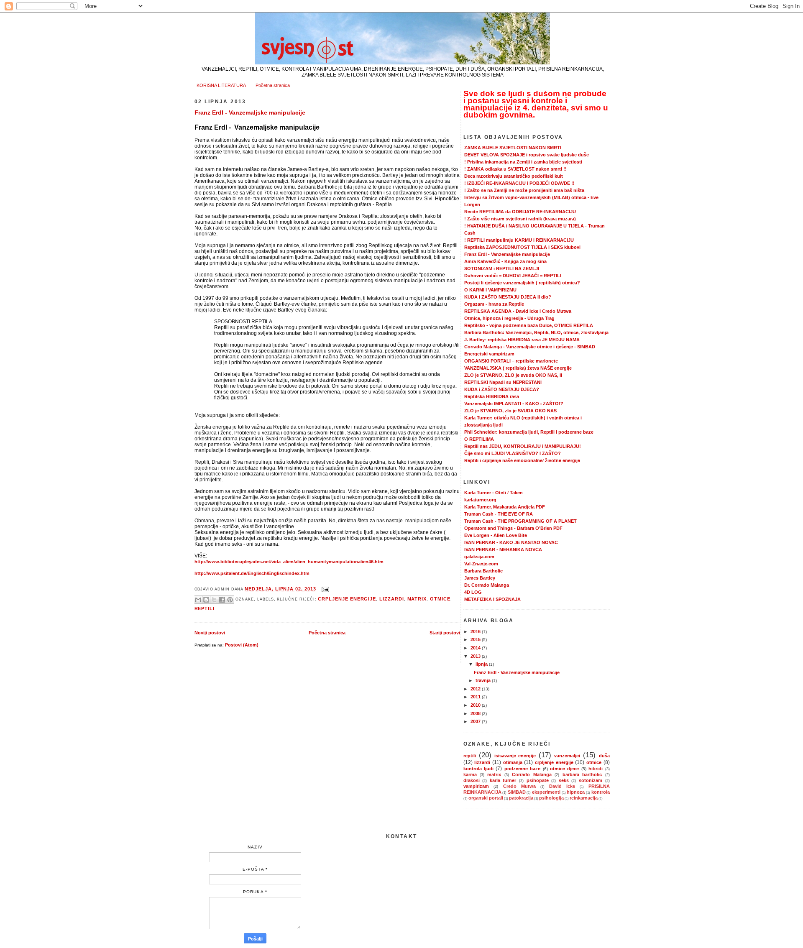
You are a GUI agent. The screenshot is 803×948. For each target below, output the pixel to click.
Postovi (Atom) (241, 644)
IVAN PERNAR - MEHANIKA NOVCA (503, 549)
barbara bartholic (582, 774)
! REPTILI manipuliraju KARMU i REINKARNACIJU (519, 240)
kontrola (600, 792)
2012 (476, 688)
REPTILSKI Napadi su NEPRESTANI (503, 382)
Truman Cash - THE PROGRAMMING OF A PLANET (520, 521)
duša (604, 755)
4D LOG (473, 592)
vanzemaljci (567, 755)
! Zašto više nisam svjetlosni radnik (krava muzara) (520, 218)
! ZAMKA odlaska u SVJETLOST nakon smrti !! (515, 168)
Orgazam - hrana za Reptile (494, 304)
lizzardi (391, 598)
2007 (476, 721)
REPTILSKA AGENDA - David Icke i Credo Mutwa (517, 311)
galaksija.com (479, 556)
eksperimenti (546, 792)
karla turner (503, 780)
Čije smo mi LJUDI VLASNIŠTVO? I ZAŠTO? (512, 453)
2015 (476, 639)
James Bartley (479, 577)
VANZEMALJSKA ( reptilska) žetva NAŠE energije (518, 368)
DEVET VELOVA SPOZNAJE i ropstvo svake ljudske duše (526, 154)
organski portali (485, 797)
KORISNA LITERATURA (221, 85)
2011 (476, 696)
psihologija (551, 797)
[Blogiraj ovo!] (206, 599)
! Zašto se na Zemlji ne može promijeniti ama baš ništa (524, 190)
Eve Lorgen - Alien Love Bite (495, 535)
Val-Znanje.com (481, 563)
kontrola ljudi (478, 768)
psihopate (538, 780)
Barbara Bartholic (483, 570)
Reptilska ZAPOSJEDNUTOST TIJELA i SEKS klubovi (522, 247)
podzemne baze (522, 768)
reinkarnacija (584, 797)
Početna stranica (273, 85)
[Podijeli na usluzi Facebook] (222, 599)
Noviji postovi (209, 632)
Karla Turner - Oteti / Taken (493, 492)
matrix (417, 598)
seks (564, 780)
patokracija (521, 797)
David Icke (562, 786)
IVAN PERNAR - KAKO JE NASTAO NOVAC (511, 542)
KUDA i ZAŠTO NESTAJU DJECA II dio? (507, 296)
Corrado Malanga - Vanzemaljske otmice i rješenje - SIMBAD (529, 346)
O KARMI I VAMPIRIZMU (490, 289)
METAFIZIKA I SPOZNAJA (492, 599)
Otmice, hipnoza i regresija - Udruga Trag (509, 318)
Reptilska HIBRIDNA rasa (491, 396)
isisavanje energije (515, 755)
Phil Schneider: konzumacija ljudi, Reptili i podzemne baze (528, 431)
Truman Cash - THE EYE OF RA (498, 513)
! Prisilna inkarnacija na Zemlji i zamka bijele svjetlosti (523, 161)
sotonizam (590, 780)
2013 (476, 656)
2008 (476, 713)
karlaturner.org (480, 499)
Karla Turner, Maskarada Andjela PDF (504, 506)
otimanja (512, 762)
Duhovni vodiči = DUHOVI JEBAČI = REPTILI (512, 275)
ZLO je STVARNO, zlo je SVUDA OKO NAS (510, 410)
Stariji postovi (445, 632)
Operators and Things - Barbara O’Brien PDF (513, 528)
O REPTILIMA (479, 439)
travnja (484, 680)
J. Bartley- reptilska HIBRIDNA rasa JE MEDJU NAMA (522, 339)
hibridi (595, 768)
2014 (476, 647)
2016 (476, 631)
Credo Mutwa (519, 786)
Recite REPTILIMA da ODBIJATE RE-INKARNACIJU (520, 211)
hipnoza (576, 792)
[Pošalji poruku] (324, 588)
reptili (204, 608)
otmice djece (564, 768)
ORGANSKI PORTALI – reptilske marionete (511, 360)
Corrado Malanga (531, 774)
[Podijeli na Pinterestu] (230, 599)
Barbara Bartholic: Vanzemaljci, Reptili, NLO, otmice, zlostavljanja (536, 332)
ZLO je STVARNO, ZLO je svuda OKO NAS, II (513, 375)
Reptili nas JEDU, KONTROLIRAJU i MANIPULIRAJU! (522, 446)
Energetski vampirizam (489, 353)
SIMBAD (517, 792)
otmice (440, 598)
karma (470, 774)
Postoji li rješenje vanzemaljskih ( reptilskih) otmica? (522, 282)
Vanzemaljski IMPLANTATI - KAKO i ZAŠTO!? (513, 403)
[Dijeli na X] (214, 599)
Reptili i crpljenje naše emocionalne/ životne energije (522, 460)
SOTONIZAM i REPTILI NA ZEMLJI (501, 268)
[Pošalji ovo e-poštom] (198, 599)
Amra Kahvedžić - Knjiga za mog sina (505, 261)
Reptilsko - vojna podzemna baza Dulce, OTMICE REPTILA (528, 325)
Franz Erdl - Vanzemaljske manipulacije (249, 112)
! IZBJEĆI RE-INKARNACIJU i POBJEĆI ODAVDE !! (519, 183)
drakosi (471, 780)
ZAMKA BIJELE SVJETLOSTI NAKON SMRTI (512, 147)
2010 (476, 705)
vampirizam (476, 786)
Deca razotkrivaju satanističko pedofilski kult (513, 176)
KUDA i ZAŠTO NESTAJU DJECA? (501, 389)
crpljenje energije (347, 598)
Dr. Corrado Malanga (486, 585)
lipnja (482, 664)
